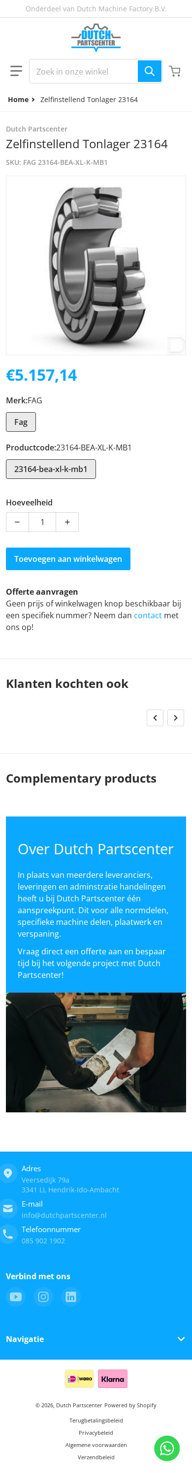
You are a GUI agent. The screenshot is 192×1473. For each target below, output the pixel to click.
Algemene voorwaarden (96, 1444)
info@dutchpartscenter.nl (64, 1215)
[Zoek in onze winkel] (149, 71)
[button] (16, 71)
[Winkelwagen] (175, 71)
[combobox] (96, 71)
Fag (21, 422)
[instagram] (43, 1297)
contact (149, 615)
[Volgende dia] (175, 718)
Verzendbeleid (96, 1457)
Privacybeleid (96, 1432)
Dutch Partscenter (79, 1405)
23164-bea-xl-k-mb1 (51, 469)
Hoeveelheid (29, 502)
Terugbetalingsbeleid (96, 1420)
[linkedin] (71, 1297)
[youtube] (16, 1297)
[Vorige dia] (155, 718)
